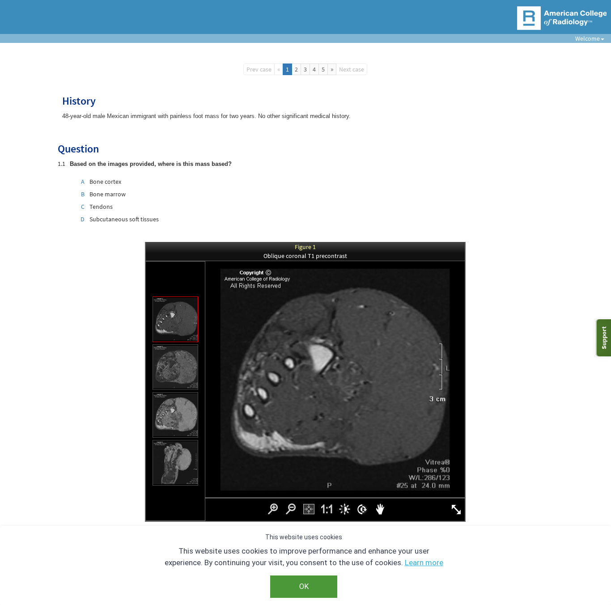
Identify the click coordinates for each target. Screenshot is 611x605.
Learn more (424, 562)
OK (304, 586)
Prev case (259, 69)
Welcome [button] (584, 38)
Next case (351, 69)
